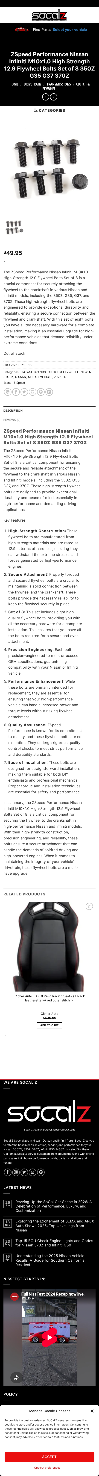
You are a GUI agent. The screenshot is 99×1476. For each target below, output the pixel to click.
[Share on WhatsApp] (8, 392)
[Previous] (5, 1055)
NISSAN (20, 377)
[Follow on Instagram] (16, 1172)
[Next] (18, 1055)
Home (13, 84)
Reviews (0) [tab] (11, 420)
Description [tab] (13, 410)
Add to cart (49, 1025)
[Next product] (45, 96)
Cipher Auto (49, 1013)
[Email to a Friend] (32, 392)
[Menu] (6, 15)
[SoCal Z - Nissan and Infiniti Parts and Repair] (49, 14)
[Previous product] (53, 96)
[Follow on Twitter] (24, 1172)
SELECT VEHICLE (40, 377)
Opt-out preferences (47, 1467)
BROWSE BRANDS (33, 372)
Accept (49, 1457)
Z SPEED (60, 377)
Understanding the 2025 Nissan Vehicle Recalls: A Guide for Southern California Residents (49, 1260)
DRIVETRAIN (32, 84)
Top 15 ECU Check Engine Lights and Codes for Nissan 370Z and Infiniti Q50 (54, 1243)
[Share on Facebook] (16, 392)
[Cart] (93, 15)
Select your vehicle (69, 29)
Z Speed (19, 382)
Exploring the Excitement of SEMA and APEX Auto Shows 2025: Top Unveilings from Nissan (54, 1225)
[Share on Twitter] (24, 392)
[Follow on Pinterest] (41, 1172)
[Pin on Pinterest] (41, 392)
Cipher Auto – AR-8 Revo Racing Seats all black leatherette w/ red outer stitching (50, 998)
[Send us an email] (32, 1172)
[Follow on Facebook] (8, 1172)
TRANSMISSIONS (59, 84)
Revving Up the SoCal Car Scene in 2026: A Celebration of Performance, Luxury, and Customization (53, 1206)
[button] (92, 1411)
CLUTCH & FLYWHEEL (63, 372)
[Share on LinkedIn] (49, 392)
